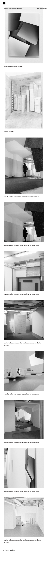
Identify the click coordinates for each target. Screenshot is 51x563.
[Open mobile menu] (4, 3)
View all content (42, 8)
